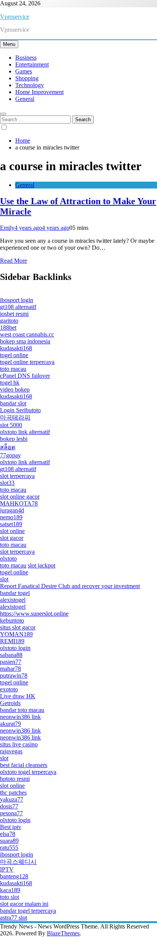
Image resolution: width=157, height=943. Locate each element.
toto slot (9, 897)
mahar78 (10, 668)
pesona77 (11, 813)
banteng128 (14, 876)
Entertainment (32, 64)
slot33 (7, 483)
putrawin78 (13, 675)
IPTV (7, 869)
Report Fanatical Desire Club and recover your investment (70, 586)
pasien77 (10, 661)
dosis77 (9, 806)
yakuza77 (11, 799)
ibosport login (16, 300)
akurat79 (10, 723)
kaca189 (10, 890)
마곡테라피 (15, 417)
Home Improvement (39, 92)
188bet (8, 327)
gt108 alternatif (18, 307)
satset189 (11, 524)
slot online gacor (20, 496)
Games (23, 71)
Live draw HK (17, 696)
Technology (29, 85)
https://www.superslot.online (34, 613)
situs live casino (19, 744)
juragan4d (12, 510)
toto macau (13, 369)
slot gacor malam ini (24, 904)
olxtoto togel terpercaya (28, 772)
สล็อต (7, 447)
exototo (9, 689)
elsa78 (7, 834)
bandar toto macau (22, 710)
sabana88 (11, 655)
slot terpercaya (17, 476)
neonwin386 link (20, 717)
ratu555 (9, 847)
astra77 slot (13, 917)
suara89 (9, 840)
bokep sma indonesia (25, 341)
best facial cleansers (23, 765)
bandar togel (15, 593)
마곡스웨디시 (18, 861)
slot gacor (11, 538)
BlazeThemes (63, 933)
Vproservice (14, 16)
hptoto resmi (15, 779)
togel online (14, 355)
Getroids (10, 703)
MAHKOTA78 (19, 503)
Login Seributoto (20, 410)
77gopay (10, 455)
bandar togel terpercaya (28, 910)
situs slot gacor (17, 627)
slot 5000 (11, 425)
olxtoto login (15, 648)
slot (4, 579)
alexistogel (13, 600)
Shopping (26, 78)
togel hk (9, 382)
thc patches (13, 792)
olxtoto (8, 558)
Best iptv (10, 827)
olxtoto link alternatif (25, 432)
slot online (12, 531)
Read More (13, 260)
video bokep (15, 389)
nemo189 (11, 517)
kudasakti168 (16, 348)
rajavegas (11, 751)
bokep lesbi (13, 439)
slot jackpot (41, 565)
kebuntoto (12, 620)
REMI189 (12, 641)
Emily (7, 227)
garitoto (9, 320)
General (24, 99)
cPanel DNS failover (25, 375)
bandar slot (13, 403)
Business (26, 57)
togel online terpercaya (27, 362)
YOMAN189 (16, 634)
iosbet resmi (14, 314)
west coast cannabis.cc (27, 334)
